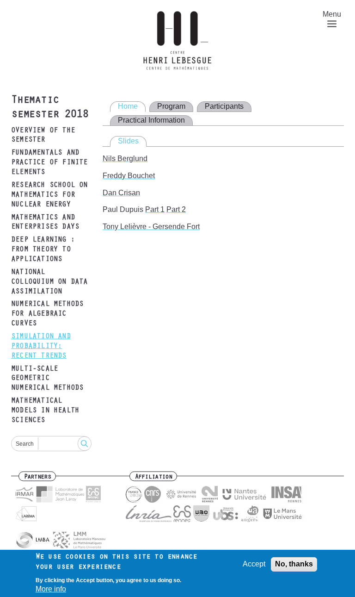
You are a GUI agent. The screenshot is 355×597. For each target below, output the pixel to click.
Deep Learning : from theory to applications (43, 249)
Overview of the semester (43, 135)
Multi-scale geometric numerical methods (47, 379)
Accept (254, 564)
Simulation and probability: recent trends (41, 346)
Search (25, 444)
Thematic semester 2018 (49, 108)
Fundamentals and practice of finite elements (49, 162)
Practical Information (151, 120)
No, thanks (294, 564)
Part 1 (155, 209)
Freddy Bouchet (129, 176)
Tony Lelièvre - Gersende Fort (151, 226)
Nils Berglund (125, 158)
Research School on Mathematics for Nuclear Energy (49, 195)
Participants (224, 106)
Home (128, 106)
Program (171, 106)
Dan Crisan (121, 193)
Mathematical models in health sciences (45, 411)
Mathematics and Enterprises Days (45, 222)
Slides (128, 141)
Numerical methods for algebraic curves (47, 314)
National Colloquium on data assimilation (49, 282)
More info (51, 589)
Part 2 (176, 209)
